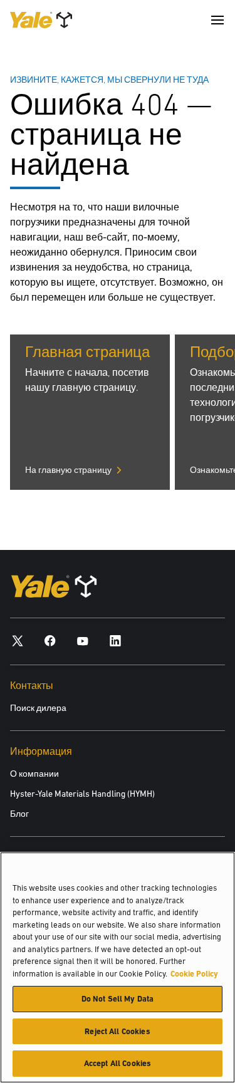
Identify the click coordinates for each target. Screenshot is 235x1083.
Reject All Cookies (117, 1031)
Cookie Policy (194, 973)
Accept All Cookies (117, 1063)
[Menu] (217, 20)
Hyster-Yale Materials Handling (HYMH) (82, 794)
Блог (19, 814)
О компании (34, 774)
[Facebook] (50, 640)
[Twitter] (17, 640)
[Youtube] (82, 640)
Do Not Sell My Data (117, 998)
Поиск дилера (38, 708)
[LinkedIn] (115, 640)
